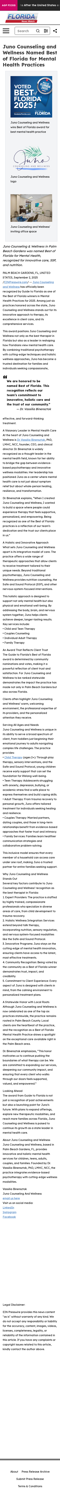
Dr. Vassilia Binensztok (31, 439)
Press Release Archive (36, 1471)
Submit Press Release (30, 1479)
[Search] (38, 31)
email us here (11, 1198)
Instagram (9, 1212)
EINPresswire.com (15, 282)
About (14, 1471)
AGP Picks (9, 5)
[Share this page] (55, 31)
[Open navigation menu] (6, 31)
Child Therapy (13, 757)
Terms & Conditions (30, 1486)
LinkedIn (8, 1207)
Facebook (9, 1216)
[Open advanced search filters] (46, 31)
